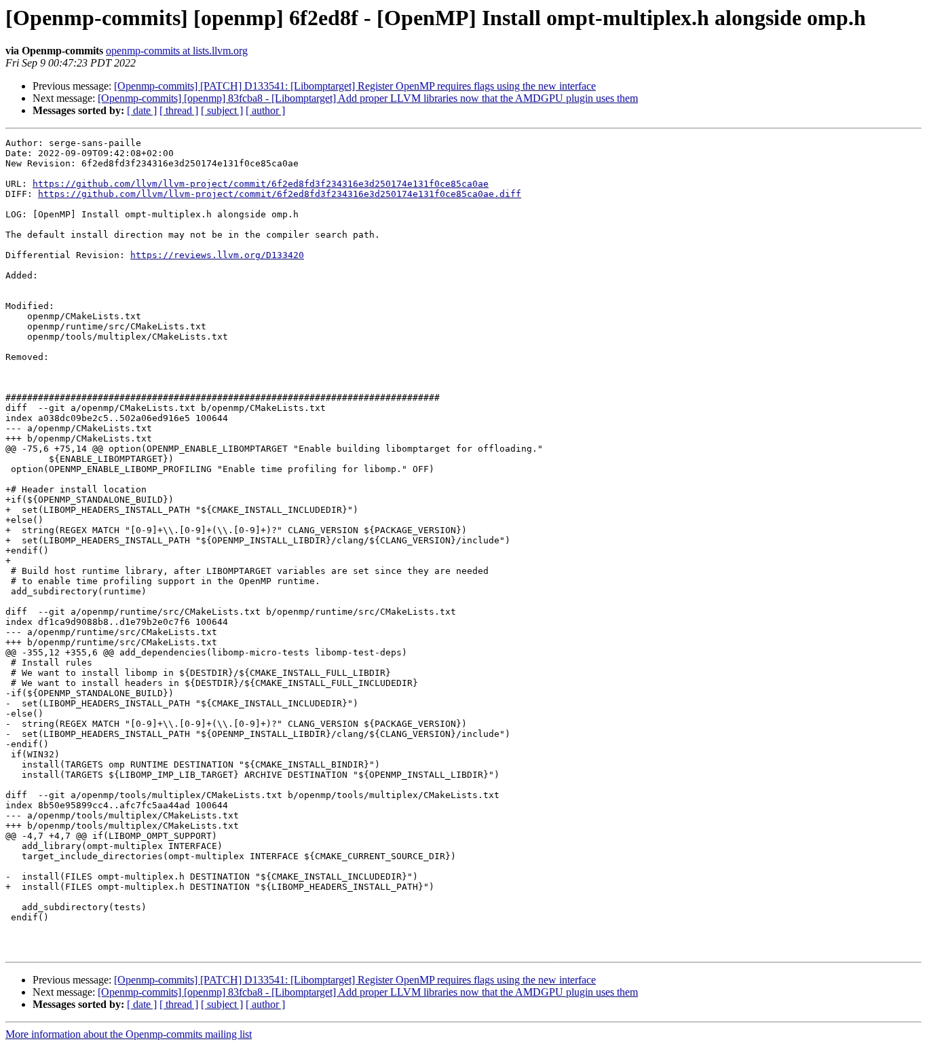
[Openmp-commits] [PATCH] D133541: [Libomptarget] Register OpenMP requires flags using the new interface (355, 86)
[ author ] (265, 110)
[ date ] (142, 110)
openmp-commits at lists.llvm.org (177, 50)
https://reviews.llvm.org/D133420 (217, 255)
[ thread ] (178, 110)
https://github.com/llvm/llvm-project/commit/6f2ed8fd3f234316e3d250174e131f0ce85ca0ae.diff (279, 194)
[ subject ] (222, 110)
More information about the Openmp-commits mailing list (128, 1034)
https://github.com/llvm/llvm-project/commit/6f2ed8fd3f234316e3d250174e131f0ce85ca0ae (261, 184)
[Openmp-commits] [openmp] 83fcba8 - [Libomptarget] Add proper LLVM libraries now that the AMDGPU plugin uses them (368, 98)
